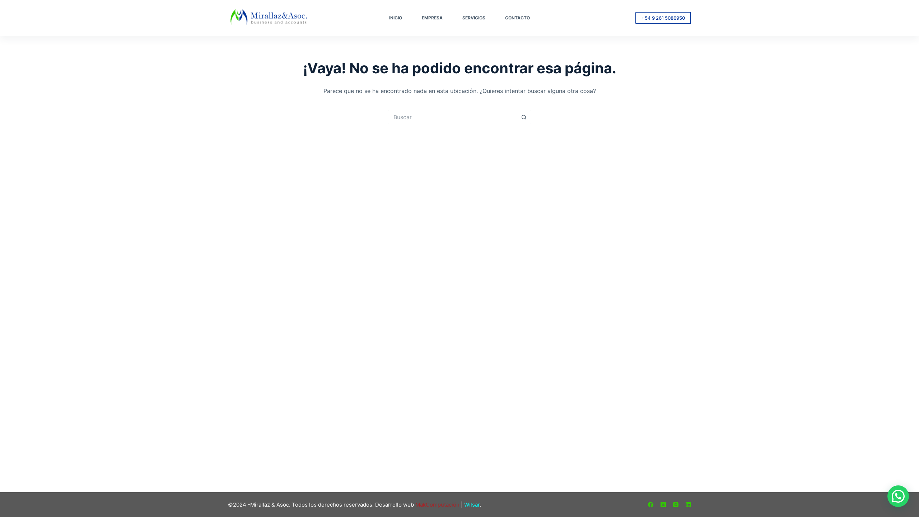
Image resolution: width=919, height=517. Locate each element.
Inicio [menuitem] (395, 17)
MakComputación (437, 504)
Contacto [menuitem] (517, 17)
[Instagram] (675, 504)
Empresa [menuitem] (432, 17)
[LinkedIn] (688, 504)
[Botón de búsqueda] (524, 117)
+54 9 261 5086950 (663, 18)
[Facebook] (650, 504)
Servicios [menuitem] (473, 17)
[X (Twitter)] (663, 504)
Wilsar (472, 504)
